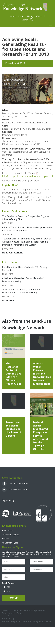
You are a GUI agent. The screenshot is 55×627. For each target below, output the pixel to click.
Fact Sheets (7, 530)
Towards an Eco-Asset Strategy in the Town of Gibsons (13, 428)
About (39, 16)
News (13, 16)
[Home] (24, 6)
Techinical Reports (10, 534)
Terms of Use (8, 613)
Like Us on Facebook (18, 483)
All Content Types (10, 542)
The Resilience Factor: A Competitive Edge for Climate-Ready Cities (13, 373)
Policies (5, 538)
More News (8, 300)
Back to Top (8, 618)
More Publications (12, 252)
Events (21, 16)
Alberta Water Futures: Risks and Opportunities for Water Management (27, 229)
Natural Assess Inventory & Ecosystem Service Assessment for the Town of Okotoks (40, 435)
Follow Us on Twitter (18, 489)
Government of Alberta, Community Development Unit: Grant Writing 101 (21, 291)
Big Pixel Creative (43, 621)
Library (30, 16)
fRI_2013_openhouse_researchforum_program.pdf (27, 176)
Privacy (20, 613)
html (9, 587)
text (8, 591)
